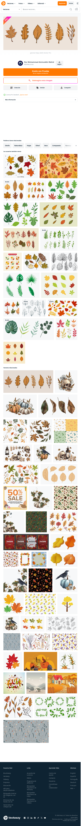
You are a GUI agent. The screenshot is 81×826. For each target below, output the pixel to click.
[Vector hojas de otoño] (36, 261)
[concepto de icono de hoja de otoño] (11, 307)
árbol (38, 145)
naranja (68, 145)
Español (71, 776)
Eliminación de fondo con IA (8, 800)
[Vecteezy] (3, 3)
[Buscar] (71, 9)
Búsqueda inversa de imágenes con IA (9, 794)
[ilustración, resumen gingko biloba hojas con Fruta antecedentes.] (40, 603)
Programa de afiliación (30, 781)
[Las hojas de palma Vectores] (21, 284)
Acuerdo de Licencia (30, 773)
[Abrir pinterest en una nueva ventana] (35, 818)
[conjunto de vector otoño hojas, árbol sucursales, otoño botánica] (18, 706)
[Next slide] (72, 144)
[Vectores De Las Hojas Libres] (62, 189)
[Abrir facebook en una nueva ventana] (25, 818)
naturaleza (18, 145)
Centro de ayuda (51, 773)
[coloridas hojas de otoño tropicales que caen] (12, 261)
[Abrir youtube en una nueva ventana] (45, 818)
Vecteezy (6, 776)
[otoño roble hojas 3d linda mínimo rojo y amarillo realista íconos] (63, 541)
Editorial (41, 3)
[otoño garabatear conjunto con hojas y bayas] (61, 623)
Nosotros (51, 780)
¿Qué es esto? (24, 95)
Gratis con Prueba (40, 72)
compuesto (56, 145)
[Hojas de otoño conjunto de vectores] (20, 165)
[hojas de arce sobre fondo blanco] (13, 603)
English (71, 773)
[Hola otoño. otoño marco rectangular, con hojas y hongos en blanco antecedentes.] (25, 558)
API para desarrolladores (9, 789)
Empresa (6, 782)
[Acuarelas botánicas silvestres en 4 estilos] (28, 328)
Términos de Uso (70, 818)
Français (72, 785)
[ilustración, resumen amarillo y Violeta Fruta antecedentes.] (64, 640)
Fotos (21, 3)
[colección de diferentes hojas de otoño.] (36, 189)
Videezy (6, 779)
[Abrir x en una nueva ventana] (41, 818)
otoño (7, 145)
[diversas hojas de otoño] (21, 239)
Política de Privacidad (69, 820)
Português (72, 779)
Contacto (51, 777)
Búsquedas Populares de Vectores (31, 787)
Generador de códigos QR (8, 805)
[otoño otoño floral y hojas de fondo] (58, 165)
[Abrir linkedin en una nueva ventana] (31, 818)
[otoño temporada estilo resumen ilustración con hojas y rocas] (40, 660)
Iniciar (71, 3)
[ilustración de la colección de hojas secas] (13, 189)
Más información (10, 99)
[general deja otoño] (28, 381)
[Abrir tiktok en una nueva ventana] (38, 818)
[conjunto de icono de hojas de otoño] (14, 352)
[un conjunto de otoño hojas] (63, 521)
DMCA (28, 777)
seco (46, 145)
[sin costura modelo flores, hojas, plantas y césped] (11, 640)
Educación (7, 785)
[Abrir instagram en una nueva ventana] (28, 818)
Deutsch (72, 782)
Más (70, 788)
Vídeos (30, 3)
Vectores (10, 3)
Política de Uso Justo (67, 821)
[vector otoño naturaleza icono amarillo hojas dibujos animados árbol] (67, 603)
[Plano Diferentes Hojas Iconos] (59, 284)
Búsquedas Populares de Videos (31, 800)
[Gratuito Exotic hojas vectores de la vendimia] (64, 261)
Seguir (59, 64)
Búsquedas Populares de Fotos (31, 794)
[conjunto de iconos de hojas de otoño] (58, 214)
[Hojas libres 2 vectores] (20, 214)
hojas (29, 145)
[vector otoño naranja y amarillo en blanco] (12, 660)
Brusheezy (7, 773)
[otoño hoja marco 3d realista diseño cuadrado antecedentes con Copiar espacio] (39, 558)
